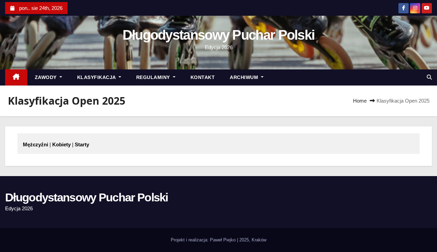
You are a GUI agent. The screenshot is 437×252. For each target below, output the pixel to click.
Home (360, 101)
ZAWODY (46, 77)
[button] (429, 77)
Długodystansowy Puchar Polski (219, 34)
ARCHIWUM (245, 77)
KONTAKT (203, 77)
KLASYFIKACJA (97, 77)
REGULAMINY (154, 77)
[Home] (16, 77)
